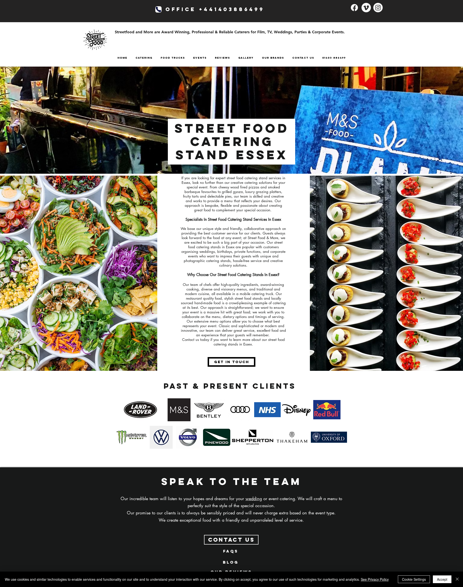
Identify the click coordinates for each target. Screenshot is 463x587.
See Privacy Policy (375, 579)
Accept (442, 579)
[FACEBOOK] (354, 7)
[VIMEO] (366, 7)
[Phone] (158, 9)
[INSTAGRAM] (378, 7)
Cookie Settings (414, 579)
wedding (253, 498)
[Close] (457, 579)
